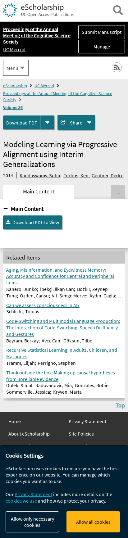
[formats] (47, 122)
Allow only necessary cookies (32, 522)
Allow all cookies (93, 522)
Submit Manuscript (101, 32)
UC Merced (14, 49)
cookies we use (21, 501)
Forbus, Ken (76, 175)
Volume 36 (13, 107)
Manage (94, 46)
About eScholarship (29, 434)
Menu (12, 68)
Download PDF (21, 123)
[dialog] (64, 491)
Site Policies (81, 434)
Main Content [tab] (38, 191)
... (118, 191)
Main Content (27, 208)
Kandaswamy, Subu (40, 175)
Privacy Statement (87, 421)
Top (120, 405)
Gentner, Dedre (107, 175)
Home (14, 421)
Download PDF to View (35, 222)
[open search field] (118, 10)
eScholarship (15, 85)
